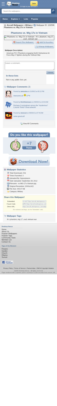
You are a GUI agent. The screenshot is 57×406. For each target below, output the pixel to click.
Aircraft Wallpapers (15, 25)
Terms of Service (20, 268)
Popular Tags (7, 236)
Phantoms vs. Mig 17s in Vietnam (18, 27)
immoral (24, 113)
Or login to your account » (29, 6)
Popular (34, 19)
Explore (14, 19)
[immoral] (8, 118)
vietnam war (32, 219)
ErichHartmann (26, 102)
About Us (5, 231)
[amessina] (8, 97)
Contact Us (6, 242)
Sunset (4, 257)
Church (4, 253)
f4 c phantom (12, 219)
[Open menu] (3, 4)
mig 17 (20, 219)
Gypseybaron (25, 178)
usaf (25, 219)
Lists (26, 19)
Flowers (5, 249)
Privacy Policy (8, 268)
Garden (4, 251)
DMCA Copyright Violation (45, 268)
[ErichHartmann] (8, 107)
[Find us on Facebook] (7, 263)
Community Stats (9, 238)
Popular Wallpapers (9, 234)
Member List (7, 240)
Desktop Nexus (24, 271)
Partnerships (31, 268)
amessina (24, 91)
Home (5, 19)
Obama (4, 255)
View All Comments (31, 124)
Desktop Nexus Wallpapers (13, 4)
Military (28, 25)
